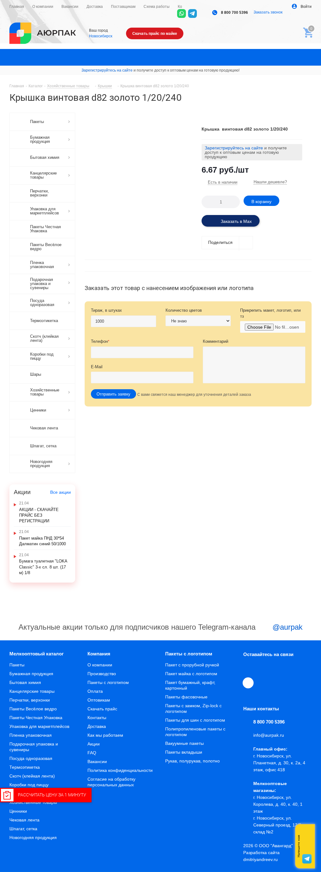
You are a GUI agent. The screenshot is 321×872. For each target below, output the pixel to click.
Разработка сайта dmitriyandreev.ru (261, 856)
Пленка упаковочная (30, 735)
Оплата (95, 691)
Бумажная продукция (31, 673)
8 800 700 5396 (234, 12)
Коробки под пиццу (29, 784)
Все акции (60, 492)
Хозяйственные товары (33, 802)
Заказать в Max (235, 221)
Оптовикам (98, 699)
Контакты (96, 717)
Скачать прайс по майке (154, 33)
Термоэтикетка (24, 767)
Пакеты (16, 664)
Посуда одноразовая (30, 758)
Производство (101, 673)
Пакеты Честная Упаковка (35, 717)
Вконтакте (249, 668)
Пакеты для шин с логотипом (195, 720)
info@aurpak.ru (268, 735)
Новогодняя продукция (33, 837)
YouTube (277, 668)
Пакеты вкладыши (183, 752)
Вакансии (97, 761)
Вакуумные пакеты (184, 743)
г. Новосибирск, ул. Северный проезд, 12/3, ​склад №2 (278, 824)
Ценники (18, 811)
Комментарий (215, 341)
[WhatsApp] (181, 13)
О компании (99, 664)
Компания (98, 653)
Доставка (96, 726)
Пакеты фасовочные (186, 696)
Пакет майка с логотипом (191, 673)
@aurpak (286, 627)
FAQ (91, 752)
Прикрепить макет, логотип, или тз (270, 313)
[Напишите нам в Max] (307, 833)
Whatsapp (307, 846)
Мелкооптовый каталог (36, 653)
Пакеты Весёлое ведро (33, 708)
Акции (93, 743)
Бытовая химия (25, 682)
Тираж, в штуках (106, 310)
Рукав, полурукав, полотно (192, 760)
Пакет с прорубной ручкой (192, 664)
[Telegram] (192, 13)
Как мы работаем (105, 735)
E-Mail (97, 366)
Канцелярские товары (32, 691)
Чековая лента (24, 819)
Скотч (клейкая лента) (32, 775)
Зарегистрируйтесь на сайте (107, 70)
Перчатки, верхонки (29, 699)
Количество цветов (184, 310)
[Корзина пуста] (306, 31)
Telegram (263, 668)
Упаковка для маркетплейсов (39, 726)
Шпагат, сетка (23, 828)
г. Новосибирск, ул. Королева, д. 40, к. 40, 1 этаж (278, 804)
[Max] (203, 13)
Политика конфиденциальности (120, 770)
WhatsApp (292, 668)
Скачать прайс (102, 708)
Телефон (100, 341)
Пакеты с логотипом (108, 682)
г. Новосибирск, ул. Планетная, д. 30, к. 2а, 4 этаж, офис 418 (279, 762)
